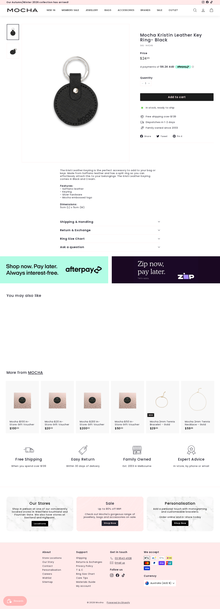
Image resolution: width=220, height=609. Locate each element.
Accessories (126, 10)
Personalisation (51, 569)
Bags (108, 10)
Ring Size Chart (72, 239)
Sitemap (47, 582)
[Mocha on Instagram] (111, 575)
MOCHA (35, 372)
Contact (47, 566)
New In (51, 10)
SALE (159, 10)
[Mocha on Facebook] (117, 575)
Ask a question (72, 247)
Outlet (173, 10)
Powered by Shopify (118, 602)
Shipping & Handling (76, 222)
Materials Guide (85, 582)
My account (83, 586)
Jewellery (92, 10)
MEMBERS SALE (70, 10)
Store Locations (52, 558)
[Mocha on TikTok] (123, 575)
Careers (47, 574)
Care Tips (82, 578)
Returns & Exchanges (89, 562)
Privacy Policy (84, 566)
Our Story (48, 562)
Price (143, 53)
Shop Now (110, 523)
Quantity (146, 77)
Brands (145, 10)
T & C (79, 569)
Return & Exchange (75, 230)
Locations (40, 523)
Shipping (81, 558)
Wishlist (47, 578)
